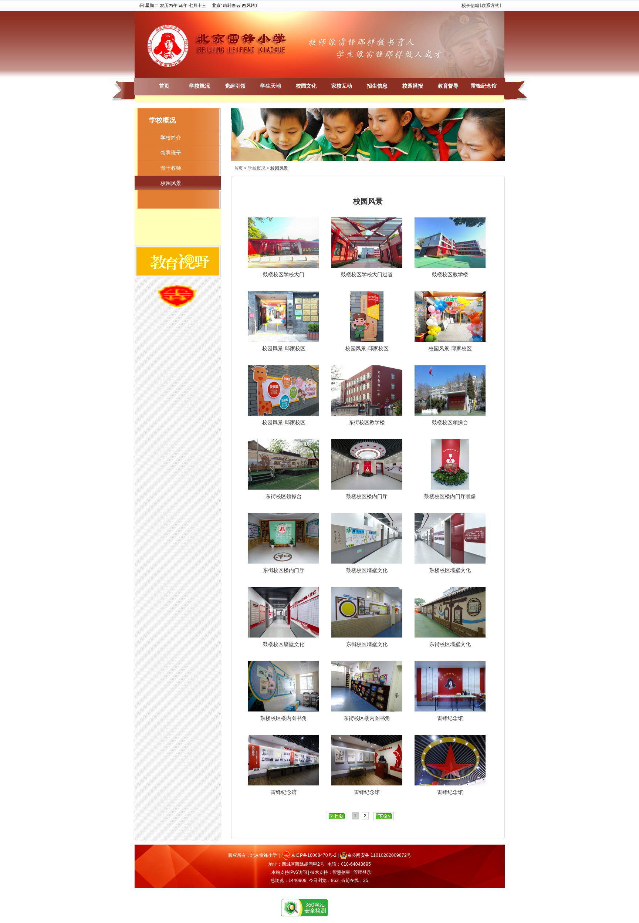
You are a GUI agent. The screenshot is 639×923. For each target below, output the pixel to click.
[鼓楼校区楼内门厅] (367, 489)
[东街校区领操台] (284, 489)
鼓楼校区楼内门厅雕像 (450, 496)
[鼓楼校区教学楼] (450, 267)
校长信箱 (470, 5)
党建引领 (235, 86)
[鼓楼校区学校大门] (284, 267)
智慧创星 (341, 872)
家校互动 (341, 86)
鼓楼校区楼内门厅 (367, 496)
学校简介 (170, 138)
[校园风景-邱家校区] (284, 341)
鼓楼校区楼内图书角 (283, 718)
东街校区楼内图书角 (367, 718)
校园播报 (412, 86)
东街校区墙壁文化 (367, 644)
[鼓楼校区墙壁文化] (367, 563)
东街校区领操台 (284, 496)
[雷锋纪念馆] (450, 711)
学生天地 (270, 86)
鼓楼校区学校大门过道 (367, 274)
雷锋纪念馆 (484, 86)
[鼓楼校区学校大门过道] (367, 267)
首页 (164, 86)
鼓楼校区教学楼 (450, 274)
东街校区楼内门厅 (283, 570)
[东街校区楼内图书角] (367, 711)
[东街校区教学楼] (367, 415)
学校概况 (199, 86)
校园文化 (306, 86)
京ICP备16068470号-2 (314, 855)
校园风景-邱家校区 (283, 348)
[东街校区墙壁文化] (367, 637)
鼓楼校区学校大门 (283, 274)
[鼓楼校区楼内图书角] (284, 711)
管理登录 (362, 872)
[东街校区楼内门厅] (284, 563)
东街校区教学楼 (367, 422)
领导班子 (170, 153)
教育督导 (448, 86)
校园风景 (170, 183)
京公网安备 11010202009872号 (379, 855)
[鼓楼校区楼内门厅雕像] (450, 489)
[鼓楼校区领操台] (450, 415)
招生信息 (377, 86)
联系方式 (490, 5)
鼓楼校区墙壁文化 (367, 570)
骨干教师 (170, 168)
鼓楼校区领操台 (450, 422)
